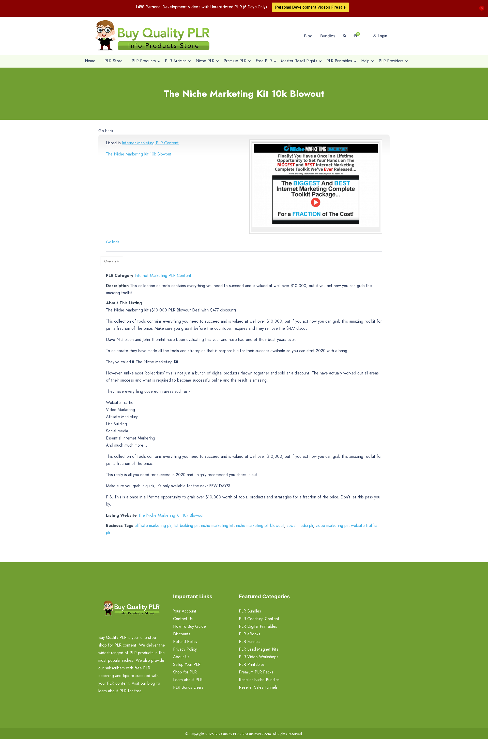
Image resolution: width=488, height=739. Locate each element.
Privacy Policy (185, 649)
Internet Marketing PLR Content (150, 143)
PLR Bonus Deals (188, 687)
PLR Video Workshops (258, 657)
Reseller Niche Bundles (259, 680)
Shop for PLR (185, 672)
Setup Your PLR (187, 664)
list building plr (186, 525)
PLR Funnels (249, 641)
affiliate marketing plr (153, 525)
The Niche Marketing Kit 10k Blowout (139, 154)
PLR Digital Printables (258, 626)
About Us (181, 657)
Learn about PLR (188, 680)
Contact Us (183, 619)
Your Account (184, 611)
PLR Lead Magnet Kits (258, 649)
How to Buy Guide (189, 626)
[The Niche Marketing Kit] (315, 184)
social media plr (300, 525)
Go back (105, 131)
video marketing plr (332, 525)
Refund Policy (185, 641)
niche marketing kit (217, 525)
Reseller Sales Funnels (258, 687)
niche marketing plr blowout (260, 525)
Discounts (181, 634)
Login (381, 36)
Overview (111, 261)
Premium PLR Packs (256, 672)
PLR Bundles (250, 611)
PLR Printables (252, 664)
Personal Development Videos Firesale (310, 7)
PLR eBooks (249, 634)
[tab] (111, 261)
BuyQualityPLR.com (256, 733)
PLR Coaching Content (259, 619)
